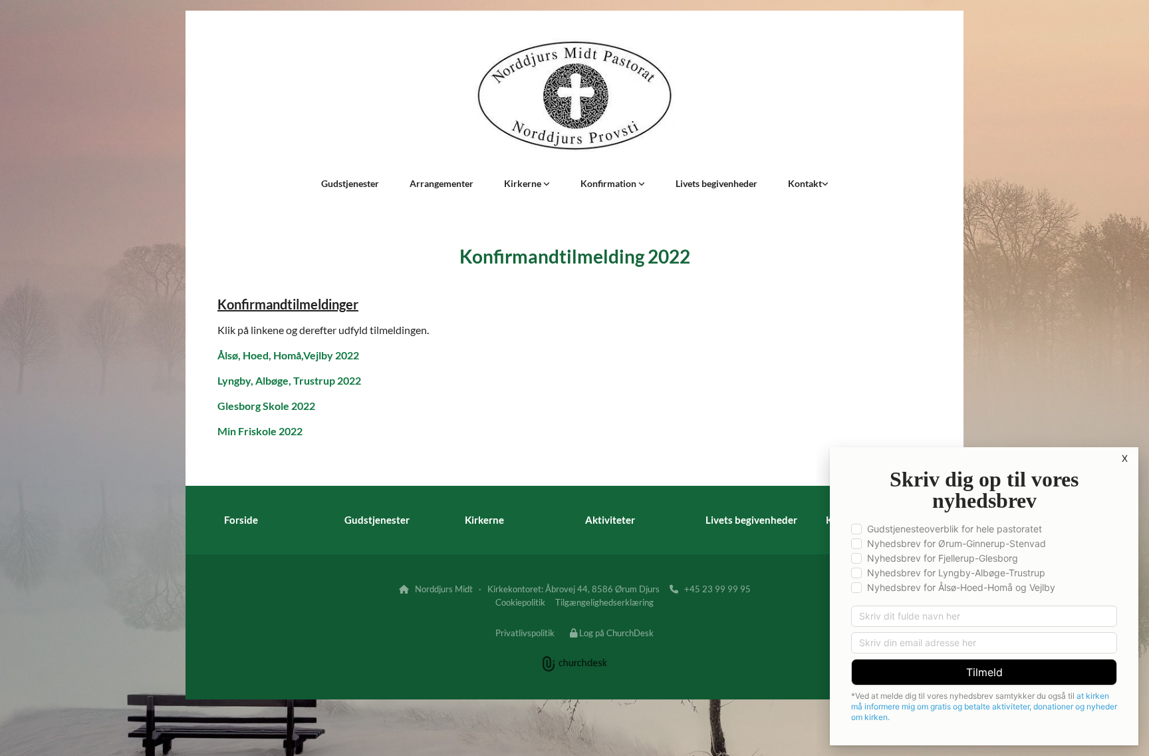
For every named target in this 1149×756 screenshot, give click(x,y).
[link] (527, 183)
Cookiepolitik (520, 602)
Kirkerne (523, 183)
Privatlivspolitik (525, 633)
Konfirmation (609, 183)
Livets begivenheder (716, 183)
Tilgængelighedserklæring (604, 602)
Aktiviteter (610, 520)
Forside (241, 520)
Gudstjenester (350, 183)
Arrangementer (441, 183)
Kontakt (805, 183)
